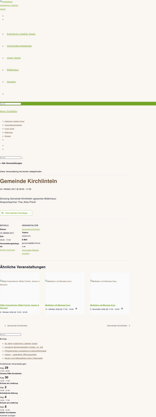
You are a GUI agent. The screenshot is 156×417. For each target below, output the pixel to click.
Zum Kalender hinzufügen (16, 213)
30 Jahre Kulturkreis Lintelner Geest (21, 343)
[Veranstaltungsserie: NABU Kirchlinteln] (11, 410)
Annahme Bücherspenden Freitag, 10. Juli (24, 347)
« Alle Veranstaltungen (11, 163)
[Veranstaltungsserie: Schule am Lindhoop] (11, 381)
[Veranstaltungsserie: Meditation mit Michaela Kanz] (76, 308)
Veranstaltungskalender (13, 125)
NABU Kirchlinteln (8, 412)
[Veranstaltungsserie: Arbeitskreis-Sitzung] (11, 390)
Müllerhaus (9, 132)
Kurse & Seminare (7, 250)
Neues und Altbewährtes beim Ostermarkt (24, 358)
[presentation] (20, 287)
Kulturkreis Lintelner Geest (14, 121)
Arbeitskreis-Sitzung (9, 393)
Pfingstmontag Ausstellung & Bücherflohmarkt (25, 351)
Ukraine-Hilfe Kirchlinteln (11, 373)
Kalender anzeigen (7, 415)
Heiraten (8, 136)
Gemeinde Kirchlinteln (31, 229)
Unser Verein (9, 129)
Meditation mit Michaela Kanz (57, 305)
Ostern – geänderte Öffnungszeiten (21, 354)
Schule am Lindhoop (9, 383)
